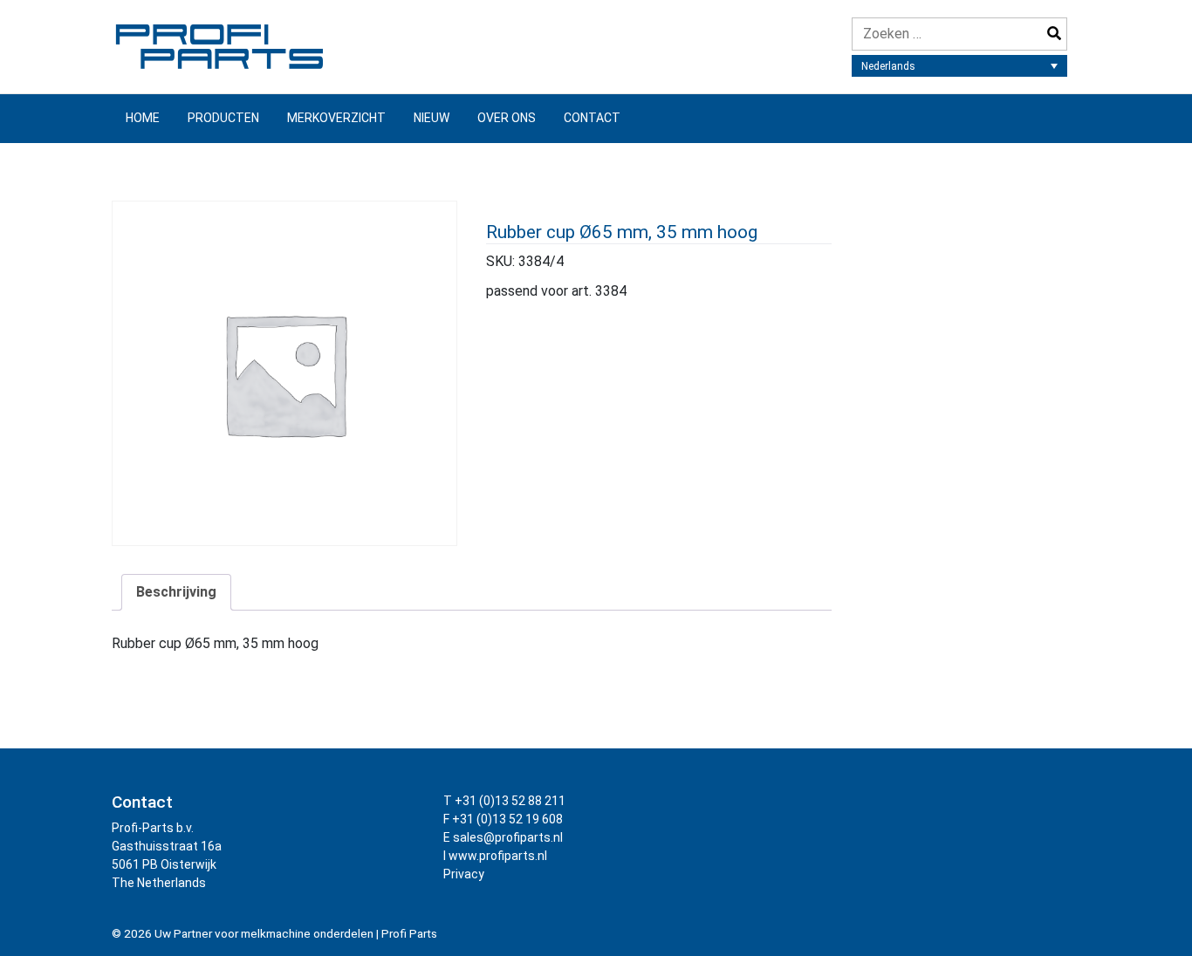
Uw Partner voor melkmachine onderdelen (263, 933)
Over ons (506, 118)
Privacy (463, 874)
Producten (223, 118)
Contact (592, 118)
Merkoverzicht (336, 118)
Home (143, 118)
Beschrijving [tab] (176, 592)
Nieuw (431, 118)
